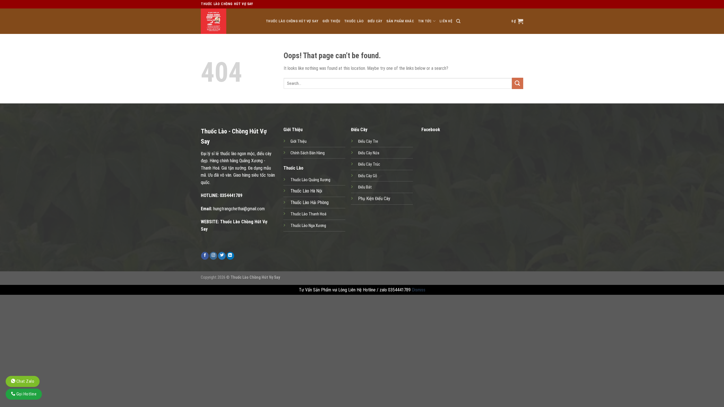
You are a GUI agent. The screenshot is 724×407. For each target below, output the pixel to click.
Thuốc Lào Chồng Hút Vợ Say (255, 277)
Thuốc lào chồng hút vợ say (292, 21)
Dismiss (418, 290)
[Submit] (517, 83)
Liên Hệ (445, 21)
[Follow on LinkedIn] (230, 256)
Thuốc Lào (353, 21)
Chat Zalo (24, 381)
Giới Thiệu (331, 21)
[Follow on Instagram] (213, 256)
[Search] (458, 21)
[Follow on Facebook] (205, 256)
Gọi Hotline (25, 394)
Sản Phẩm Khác (400, 21)
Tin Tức (425, 21)
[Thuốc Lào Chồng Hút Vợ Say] (229, 21)
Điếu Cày (375, 21)
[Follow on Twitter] (222, 256)
